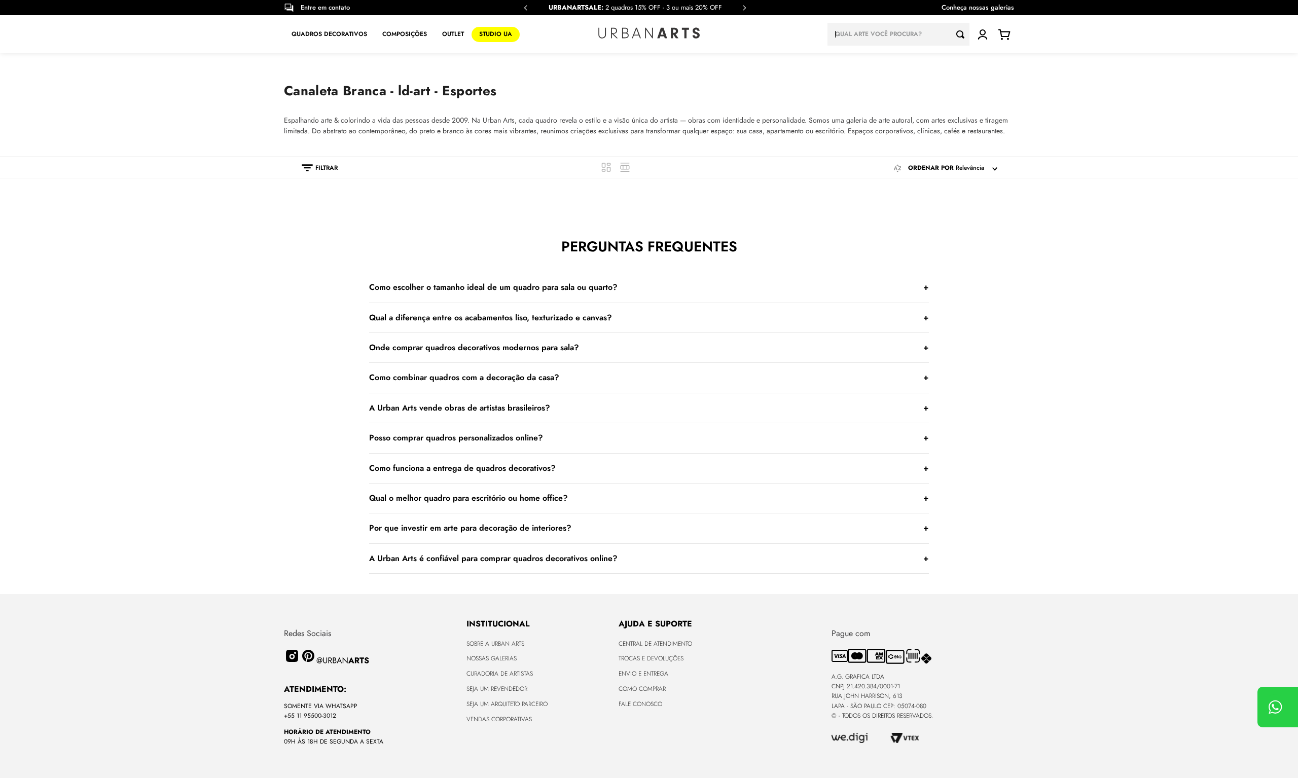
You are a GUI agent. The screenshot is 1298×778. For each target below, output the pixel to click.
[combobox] (898, 34)
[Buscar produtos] (962, 34)
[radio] (606, 167)
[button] (315, 168)
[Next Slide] (744, 8)
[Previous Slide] (525, 8)
